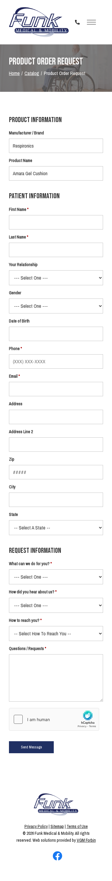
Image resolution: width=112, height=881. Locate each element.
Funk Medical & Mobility (54, 833)
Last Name (17, 237)
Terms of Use (77, 826)
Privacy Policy (36, 826)
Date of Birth (19, 321)
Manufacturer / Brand (26, 133)
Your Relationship (23, 264)
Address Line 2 (21, 431)
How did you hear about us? (31, 592)
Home (14, 73)
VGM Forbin (86, 840)
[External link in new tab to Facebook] (57, 856)
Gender (15, 292)
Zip (11, 459)
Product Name (20, 160)
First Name (17, 209)
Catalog (31, 73)
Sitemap (57, 826)
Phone (14, 348)
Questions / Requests (26, 648)
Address (15, 403)
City (12, 487)
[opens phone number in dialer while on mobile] (77, 22)
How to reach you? (24, 620)
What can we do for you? (29, 563)
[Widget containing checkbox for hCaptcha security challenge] (54, 719)
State (13, 514)
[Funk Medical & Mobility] (39, 22)
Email (13, 376)
